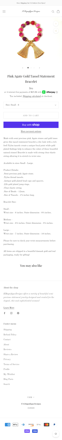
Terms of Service (11, 364)
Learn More (8, 308)
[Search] (53, 11)
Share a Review (10, 355)
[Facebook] (4, 313)
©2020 (31, 408)
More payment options (31, 131)
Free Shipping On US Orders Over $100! (31, 3)
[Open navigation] (4, 11)
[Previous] (22, 67)
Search (6, 384)
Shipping (7, 330)
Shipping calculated (32, 96)
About (6, 345)
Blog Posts (8, 379)
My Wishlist (9, 374)
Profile (6, 369)
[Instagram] (11, 313)
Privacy (7, 359)
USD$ (29, 397)
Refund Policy (9, 335)
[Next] (39, 67)
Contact (7, 340)
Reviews (7, 350)
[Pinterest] (18, 313)
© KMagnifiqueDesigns (31, 404)
